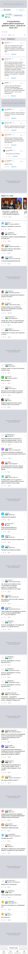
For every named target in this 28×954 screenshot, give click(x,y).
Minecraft (11, 812)
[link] (11, 208)
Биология (10, 436)
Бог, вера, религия (14, 224)
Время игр (11, 514)
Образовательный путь (15, 246)
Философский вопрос (15, 732)
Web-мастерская (13, 597)
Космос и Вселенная (14, 258)
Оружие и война (12, 378)
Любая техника (12, 234)
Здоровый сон (13, 903)
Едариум (10, 846)
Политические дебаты (15, 304)
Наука (8, 17)
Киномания (12, 366)
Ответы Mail (12, 388)
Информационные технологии (15, 330)
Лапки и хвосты (13, 477)
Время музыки (13, 825)
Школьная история (14, 670)
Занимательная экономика (15, 609)
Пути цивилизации (14, 694)
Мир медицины (13, 318)
